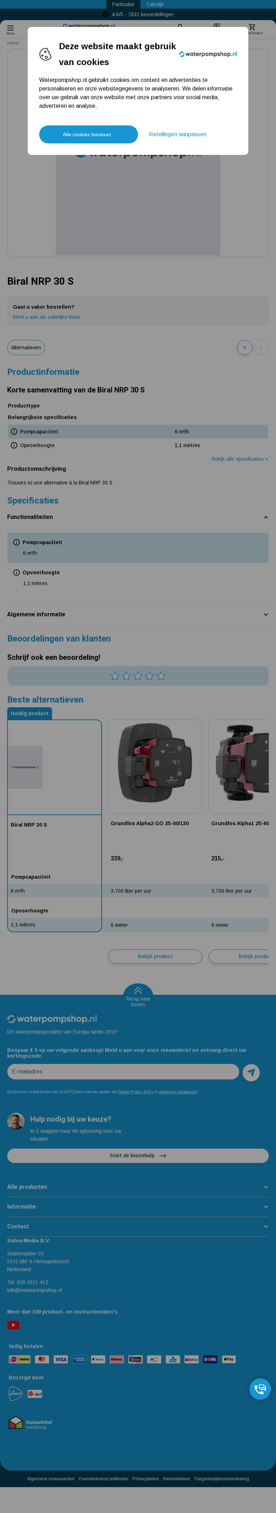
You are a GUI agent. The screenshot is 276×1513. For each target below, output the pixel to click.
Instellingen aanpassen (177, 134)
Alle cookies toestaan (87, 134)
